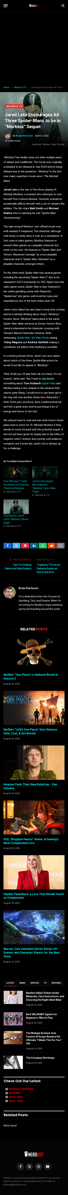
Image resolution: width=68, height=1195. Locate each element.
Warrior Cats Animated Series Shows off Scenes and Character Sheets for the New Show (31, 952)
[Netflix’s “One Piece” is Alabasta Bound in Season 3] (34, 653)
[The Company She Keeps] (13, 1062)
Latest (10, 983)
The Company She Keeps (40, 1057)
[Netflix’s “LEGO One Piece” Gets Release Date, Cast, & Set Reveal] (34, 708)
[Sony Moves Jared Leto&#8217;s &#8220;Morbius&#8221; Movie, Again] (16, 506)
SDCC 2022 (16, 1101)
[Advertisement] (34, 49)
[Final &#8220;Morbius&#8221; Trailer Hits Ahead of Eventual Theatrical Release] (16, 472)
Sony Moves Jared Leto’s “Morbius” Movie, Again (16, 519)
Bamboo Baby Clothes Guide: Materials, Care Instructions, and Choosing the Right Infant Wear (45, 996)
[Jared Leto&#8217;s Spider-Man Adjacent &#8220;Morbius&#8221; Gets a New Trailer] (45, 472)
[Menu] (5, 6)
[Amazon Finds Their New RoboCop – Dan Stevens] (34, 762)
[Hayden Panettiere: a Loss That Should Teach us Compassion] (34, 872)
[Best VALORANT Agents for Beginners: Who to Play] (13, 1018)
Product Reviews (21, 1089)
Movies (35, 983)
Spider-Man (49, 383)
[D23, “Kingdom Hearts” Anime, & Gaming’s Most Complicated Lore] (34, 817)
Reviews (56, 983)
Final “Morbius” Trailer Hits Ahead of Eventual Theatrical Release (16, 485)
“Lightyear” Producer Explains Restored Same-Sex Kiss (49, 568)
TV (45, 983)
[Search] (63, 6)
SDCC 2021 (16, 1097)
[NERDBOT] (34, 5)
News (22, 983)
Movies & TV (14, 106)
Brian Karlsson (24, 135)
